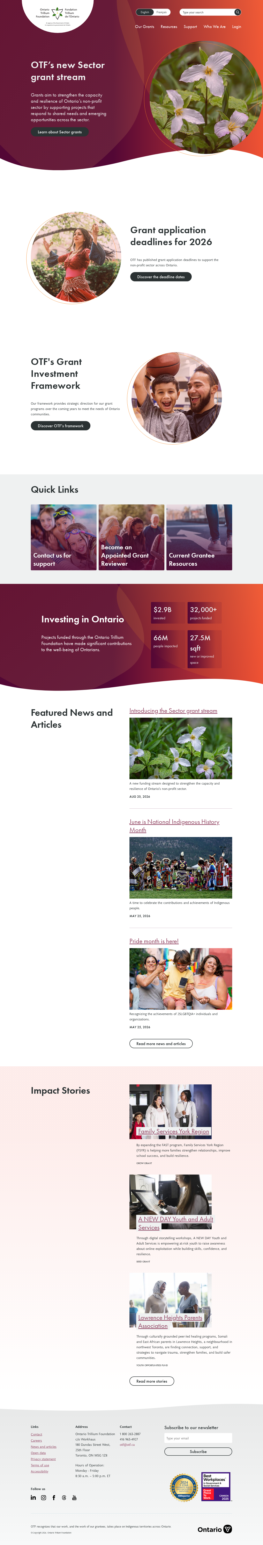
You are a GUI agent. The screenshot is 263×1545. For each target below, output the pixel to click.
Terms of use (40, 1465)
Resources (169, 26)
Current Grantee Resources (192, 559)
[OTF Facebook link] (54, 1498)
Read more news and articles (161, 1043)
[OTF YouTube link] (74, 1498)
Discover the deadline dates (161, 276)
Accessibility (39, 1471)
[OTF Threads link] (64, 1498)
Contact (36, 1434)
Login (236, 26)
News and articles (44, 1446)
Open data (38, 1452)
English (145, 12)
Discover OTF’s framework (60, 425)
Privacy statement (43, 1459)
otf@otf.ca (127, 1444)
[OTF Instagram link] (43, 1498)
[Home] (57, 17)
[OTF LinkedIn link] (33, 1497)
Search (237, 12)
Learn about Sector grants (60, 132)
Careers (36, 1440)
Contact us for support (52, 559)
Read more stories (151, 1381)
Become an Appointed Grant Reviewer (125, 555)
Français (162, 12)
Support (190, 26)
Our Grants (144, 26)
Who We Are (215, 26)
